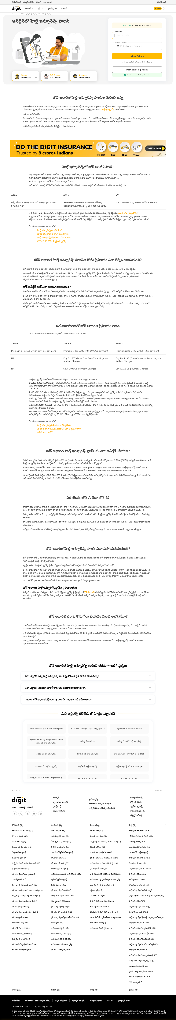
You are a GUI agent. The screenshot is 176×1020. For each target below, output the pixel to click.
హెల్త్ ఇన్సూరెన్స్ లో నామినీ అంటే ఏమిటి (129, 754)
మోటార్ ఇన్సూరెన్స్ (96, 831)
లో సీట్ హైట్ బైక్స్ (57, 923)
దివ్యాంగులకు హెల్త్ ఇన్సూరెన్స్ (87, 754)
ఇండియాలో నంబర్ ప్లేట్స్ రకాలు (101, 928)
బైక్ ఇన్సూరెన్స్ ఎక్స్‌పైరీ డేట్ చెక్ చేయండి (65, 917)
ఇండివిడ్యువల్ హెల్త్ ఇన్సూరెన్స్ (139, 847)
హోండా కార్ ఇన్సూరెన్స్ (20, 836)
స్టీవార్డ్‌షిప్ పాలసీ (124, 1000)
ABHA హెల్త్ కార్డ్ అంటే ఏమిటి (139, 977)
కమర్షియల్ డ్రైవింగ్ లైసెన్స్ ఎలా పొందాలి (104, 912)
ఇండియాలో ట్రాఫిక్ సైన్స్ (98, 923)
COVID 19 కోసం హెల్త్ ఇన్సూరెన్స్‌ (51, 241)
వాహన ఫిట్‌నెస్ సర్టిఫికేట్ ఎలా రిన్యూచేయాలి (105, 917)
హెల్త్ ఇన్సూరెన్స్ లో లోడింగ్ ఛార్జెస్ (140, 890)
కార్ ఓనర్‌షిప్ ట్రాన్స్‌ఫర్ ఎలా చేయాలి (24, 944)
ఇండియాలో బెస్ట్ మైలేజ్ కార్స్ (22, 933)
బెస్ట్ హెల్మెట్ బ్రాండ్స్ (96, 890)
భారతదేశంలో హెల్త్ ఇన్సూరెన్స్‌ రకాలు (53, 233)
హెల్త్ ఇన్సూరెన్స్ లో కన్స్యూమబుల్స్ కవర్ (143, 955)
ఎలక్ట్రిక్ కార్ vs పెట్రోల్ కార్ (21, 939)
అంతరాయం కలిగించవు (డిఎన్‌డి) (37, 1000)
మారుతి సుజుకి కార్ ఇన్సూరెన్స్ (22, 831)
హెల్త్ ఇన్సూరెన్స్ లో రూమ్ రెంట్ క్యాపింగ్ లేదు (144, 944)
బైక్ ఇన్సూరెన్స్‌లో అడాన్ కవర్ (61, 890)
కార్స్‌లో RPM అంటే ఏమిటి (21, 928)
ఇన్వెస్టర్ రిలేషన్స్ (28, 2)
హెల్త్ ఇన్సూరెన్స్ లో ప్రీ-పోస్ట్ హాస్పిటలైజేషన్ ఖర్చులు (146, 917)
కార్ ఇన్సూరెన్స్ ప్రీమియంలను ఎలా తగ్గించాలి (27, 890)
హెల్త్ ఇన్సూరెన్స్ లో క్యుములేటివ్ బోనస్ (142, 928)
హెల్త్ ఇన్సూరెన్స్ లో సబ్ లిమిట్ (139, 858)
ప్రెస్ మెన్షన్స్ (93, 799)
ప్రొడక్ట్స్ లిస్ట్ (57, 806)
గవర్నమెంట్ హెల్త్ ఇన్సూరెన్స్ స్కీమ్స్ (141, 960)
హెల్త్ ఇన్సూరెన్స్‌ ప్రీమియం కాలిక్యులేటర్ (54, 425)
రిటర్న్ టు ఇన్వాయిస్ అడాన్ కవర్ (62, 895)
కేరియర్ (30, 807)
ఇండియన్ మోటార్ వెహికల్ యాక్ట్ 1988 (104, 863)
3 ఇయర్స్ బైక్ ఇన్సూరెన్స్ (59, 868)
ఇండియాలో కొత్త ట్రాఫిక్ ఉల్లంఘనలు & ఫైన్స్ (105, 879)
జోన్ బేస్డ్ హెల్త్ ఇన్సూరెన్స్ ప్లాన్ (139, 885)
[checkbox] (123, 62)
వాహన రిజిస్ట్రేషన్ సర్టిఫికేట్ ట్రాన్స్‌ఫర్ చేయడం (105, 874)
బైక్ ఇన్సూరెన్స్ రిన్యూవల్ (59, 863)
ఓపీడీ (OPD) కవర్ (45, 432)
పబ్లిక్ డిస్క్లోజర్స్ (136, 806)
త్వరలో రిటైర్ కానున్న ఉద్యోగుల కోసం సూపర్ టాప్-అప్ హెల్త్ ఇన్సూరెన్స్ (46, 741)
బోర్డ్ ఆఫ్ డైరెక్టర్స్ (136, 802)
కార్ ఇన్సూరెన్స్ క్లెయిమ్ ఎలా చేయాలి (24, 901)
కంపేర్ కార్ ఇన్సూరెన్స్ (19, 858)
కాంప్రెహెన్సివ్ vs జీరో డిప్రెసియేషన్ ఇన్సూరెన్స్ (105, 841)
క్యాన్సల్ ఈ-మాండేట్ (60, 802)
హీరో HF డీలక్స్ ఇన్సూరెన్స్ (60, 847)
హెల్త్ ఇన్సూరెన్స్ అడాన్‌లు (137, 874)
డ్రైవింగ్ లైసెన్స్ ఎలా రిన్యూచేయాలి (102, 901)
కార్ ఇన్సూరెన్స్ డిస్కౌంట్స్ (20, 906)
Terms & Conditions (144, 62)
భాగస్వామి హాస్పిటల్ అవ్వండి (100, 803)
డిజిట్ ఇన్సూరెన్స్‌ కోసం (128, 213)
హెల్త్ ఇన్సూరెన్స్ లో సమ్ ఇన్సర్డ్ (139, 906)
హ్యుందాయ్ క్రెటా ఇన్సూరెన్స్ (21, 847)
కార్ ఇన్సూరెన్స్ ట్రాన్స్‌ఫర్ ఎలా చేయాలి (25, 912)
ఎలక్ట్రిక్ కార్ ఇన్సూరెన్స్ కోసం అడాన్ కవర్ (26, 863)
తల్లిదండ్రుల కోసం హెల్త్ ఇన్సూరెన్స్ (129, 728)
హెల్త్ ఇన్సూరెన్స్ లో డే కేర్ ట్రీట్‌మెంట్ (141, 933)
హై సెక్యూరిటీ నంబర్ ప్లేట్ (98, 868)
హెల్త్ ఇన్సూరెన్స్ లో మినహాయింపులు (129, 766)
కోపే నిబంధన (89, 592)
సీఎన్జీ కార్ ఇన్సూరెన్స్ (19, 852)
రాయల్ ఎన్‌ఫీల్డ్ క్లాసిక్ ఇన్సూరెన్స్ (62, 852)
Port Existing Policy (137, 69)
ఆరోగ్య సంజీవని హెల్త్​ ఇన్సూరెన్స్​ (129, 741)
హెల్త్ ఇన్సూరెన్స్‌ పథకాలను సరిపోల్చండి (54, 237)
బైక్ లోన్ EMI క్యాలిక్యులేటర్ (60, 950)
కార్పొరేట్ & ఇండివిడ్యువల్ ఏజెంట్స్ (102, 808)
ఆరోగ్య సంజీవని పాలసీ (137, 879)
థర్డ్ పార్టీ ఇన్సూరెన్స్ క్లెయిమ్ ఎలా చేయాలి (104, 858)
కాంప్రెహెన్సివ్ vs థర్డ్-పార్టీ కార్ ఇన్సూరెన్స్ (26, 895)
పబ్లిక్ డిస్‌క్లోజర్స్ (61, 1000)
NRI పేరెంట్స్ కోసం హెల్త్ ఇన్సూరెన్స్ (141, 836)
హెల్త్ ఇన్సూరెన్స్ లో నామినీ (138, 950)
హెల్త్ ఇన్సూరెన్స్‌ (107, 109)
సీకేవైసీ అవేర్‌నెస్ (59, 811)
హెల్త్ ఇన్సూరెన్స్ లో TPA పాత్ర (139, 923)
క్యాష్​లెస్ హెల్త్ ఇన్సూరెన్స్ (87, 766)
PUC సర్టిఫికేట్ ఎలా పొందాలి (100, 906)
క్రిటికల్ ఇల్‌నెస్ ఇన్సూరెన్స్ (46, 754)
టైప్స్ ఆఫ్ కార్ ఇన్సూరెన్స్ (20, 868)
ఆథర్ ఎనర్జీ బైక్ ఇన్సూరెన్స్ (60, 836)
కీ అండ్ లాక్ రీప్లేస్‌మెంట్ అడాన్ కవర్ (24, 885)
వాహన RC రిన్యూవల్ (97, 895)
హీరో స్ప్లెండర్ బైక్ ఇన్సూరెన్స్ (61, 841)
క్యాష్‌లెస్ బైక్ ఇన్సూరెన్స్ (59, 879)
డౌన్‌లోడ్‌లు (16, 1000)
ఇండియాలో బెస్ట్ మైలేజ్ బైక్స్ (61, 939)
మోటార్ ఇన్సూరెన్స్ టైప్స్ (98, 836)
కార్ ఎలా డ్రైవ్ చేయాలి (20, 917)
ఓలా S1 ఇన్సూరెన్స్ (58, 831)
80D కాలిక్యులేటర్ (135, 982)
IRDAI (110, 1000)
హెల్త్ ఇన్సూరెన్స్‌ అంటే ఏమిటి (49, 230)
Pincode (118, 31)
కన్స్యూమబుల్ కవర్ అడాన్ (60, 901)
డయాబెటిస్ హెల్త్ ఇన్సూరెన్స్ (46, 766)
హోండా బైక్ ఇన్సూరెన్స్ (58, 858)
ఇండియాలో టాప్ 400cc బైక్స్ (61, 944)
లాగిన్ (159, 8)
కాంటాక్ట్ (22, 807)
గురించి (14, 807)
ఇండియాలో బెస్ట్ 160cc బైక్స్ (61, 933)
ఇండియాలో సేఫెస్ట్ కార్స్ (20, 923)
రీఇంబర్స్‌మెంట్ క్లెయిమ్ (137, 841)
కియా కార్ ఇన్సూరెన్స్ (19, 841)
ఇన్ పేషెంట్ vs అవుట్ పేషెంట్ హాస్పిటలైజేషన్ (88, 728)
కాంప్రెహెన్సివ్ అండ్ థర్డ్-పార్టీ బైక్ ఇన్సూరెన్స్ (66, 874)
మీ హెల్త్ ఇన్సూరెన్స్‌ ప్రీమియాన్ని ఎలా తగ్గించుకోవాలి (59, 428)
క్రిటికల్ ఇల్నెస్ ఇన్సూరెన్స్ (137, 863)
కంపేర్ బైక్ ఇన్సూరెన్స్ (58, 885)
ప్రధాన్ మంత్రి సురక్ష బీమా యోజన (141, 971)
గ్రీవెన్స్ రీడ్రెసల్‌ (16, 2)
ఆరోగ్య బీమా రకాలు (87, 741)
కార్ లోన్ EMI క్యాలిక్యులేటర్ (21, 950)
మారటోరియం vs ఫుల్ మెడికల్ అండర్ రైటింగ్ (46, 728)
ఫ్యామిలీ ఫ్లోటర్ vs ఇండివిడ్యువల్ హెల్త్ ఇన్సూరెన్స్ (146, 895)
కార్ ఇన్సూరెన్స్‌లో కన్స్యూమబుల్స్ (23, 874)
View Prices (137, 56)
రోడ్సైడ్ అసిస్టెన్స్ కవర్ (97, 847)
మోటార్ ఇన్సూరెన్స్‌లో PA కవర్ (101, 852)
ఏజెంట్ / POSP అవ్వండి (44, 2)
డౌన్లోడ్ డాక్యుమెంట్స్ (137, 811)
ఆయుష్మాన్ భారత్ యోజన (138, 966)
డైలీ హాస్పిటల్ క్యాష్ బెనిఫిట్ (138, 912)
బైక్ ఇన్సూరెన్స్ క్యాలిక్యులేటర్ (61, 906)
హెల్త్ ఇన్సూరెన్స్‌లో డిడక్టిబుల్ (139, 831)
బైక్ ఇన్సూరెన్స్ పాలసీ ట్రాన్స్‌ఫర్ (61, 912)
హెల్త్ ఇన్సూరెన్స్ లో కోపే (137, 901)
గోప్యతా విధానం (96, 1000)
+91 (117, 46)
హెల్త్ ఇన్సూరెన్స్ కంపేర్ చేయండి (140, 868)
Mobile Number (121, 42)
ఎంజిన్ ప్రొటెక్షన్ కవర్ (19, 879)
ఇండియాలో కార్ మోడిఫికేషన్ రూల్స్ (102, 885)
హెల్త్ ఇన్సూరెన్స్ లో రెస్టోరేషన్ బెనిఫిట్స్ (142, 939)
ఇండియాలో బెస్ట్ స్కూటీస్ (59, 928)
